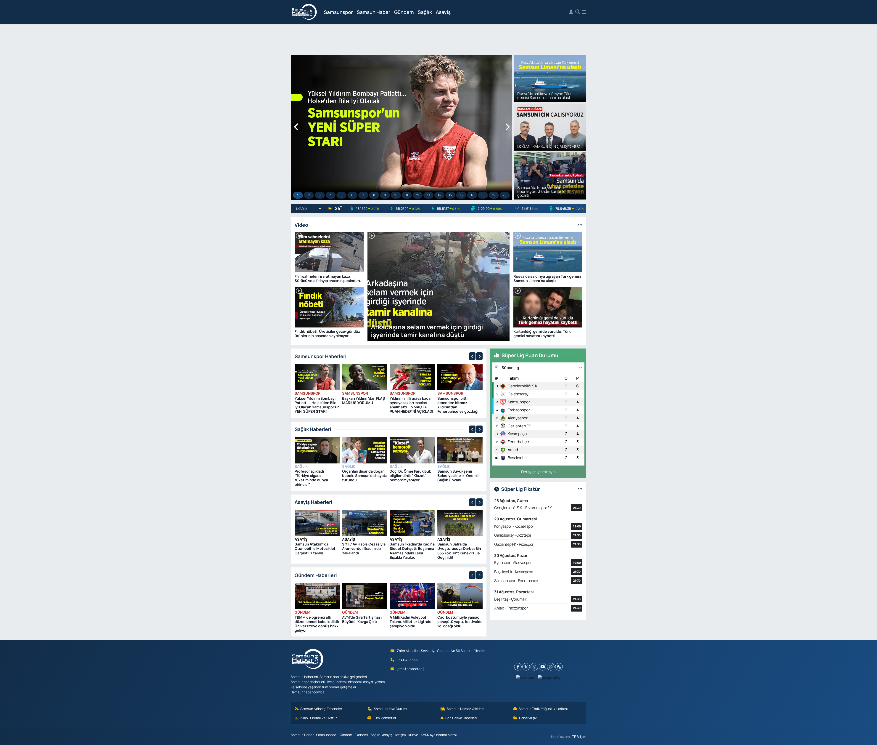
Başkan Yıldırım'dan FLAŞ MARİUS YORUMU (363, 400)
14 (439, 195)
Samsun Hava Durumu (391, 708)
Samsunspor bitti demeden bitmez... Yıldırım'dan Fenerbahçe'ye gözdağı (457, 405)
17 (472, 195)
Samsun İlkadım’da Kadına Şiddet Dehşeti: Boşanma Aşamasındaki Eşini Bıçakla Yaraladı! (412, 551)
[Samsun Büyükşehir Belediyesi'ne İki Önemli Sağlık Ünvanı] (460, 449)
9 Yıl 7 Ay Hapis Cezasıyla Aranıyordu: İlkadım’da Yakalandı (364, 548)
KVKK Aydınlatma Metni (439, 734)
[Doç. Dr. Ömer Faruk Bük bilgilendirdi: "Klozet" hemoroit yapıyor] (412, 449)
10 (395, 195)
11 (407, 195)
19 (493, 195)
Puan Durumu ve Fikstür (318, 718)
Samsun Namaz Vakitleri (465, 708)
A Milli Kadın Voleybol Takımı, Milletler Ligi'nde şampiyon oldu (410, 621)
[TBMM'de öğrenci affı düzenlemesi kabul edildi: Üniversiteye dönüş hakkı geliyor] (317, 595)
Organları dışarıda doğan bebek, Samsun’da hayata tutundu (364, 475)
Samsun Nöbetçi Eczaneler (321, 708)
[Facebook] (518, 666)
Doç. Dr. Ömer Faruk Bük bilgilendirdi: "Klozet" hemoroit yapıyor (410, 475)
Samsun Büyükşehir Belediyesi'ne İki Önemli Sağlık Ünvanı (457, 475)
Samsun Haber (373, 12)
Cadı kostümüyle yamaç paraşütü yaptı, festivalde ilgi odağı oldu (460, 621)
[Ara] (577, 12)
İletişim (400, 734)
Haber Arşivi (528, 718)
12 (417, 195)
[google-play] (549, 677)
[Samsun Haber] (304, 12)
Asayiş (443, 12)
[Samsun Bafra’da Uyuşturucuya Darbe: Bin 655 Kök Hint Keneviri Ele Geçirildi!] (460, 522)
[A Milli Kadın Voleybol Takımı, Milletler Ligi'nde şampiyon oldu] (412, 595)
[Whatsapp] (551, 666)
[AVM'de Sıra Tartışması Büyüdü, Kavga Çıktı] (364, 595)
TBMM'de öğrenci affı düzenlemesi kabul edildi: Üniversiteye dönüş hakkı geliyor (317, 624)
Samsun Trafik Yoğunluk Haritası (543, 708)
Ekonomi (361, 734)
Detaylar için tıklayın (538, 471)
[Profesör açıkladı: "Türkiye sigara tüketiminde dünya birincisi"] (317, 449)
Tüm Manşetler (384, 718)
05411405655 (407, 659)
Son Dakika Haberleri (461, 718)
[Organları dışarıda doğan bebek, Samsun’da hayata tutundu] (364, 449)
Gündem (404, 12)
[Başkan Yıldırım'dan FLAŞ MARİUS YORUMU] (364, 376)
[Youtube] (542, 666)
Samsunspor (338, 12)
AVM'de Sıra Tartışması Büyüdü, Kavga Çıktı (362, 619)
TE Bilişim (579, 736)
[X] (526, 666)
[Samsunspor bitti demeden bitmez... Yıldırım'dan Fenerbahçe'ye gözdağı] (460, 376)
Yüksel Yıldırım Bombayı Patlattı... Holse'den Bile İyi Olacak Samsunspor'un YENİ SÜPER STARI (317, 405)
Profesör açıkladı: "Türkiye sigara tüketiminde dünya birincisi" (311, 478)
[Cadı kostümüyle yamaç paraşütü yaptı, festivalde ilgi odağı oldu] (460, 595)
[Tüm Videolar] (580, 224)
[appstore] (525, 677)
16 (461, 195)
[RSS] (559, 666)
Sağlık (425, 12)
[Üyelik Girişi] (571, 12)
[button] (296, 127)
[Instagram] (534, 666)
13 (428, 195)
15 (450, 195)
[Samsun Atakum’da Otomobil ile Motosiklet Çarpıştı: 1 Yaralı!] (317, 522)
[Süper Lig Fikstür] (580, 489)
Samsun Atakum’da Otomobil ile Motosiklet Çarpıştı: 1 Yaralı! (315, 548)
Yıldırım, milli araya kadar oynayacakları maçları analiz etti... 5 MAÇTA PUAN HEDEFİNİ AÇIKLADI (411, 405)
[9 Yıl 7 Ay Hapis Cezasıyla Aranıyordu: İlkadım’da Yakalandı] (364, 522)
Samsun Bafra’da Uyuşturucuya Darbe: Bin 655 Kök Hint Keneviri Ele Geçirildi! (459, 551)
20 (505, 195)
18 (482, 195)
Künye (413, 734)
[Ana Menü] (584, 12)
